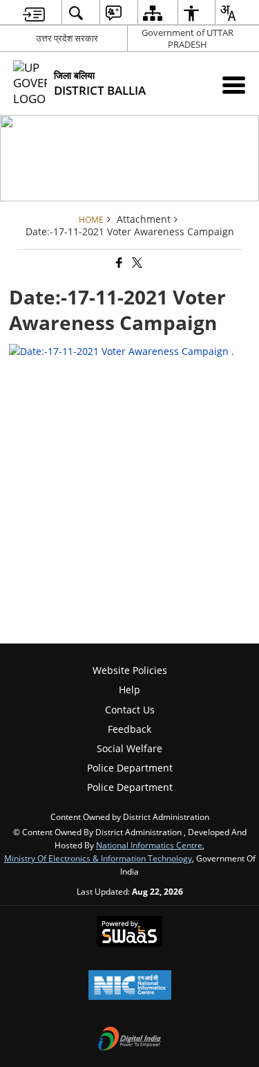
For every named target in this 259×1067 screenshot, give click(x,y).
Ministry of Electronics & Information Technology (98, 858)
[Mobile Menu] (234, 85)
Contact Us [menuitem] (130, 709)
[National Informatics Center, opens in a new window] (130, 986)
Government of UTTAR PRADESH (187, 38)
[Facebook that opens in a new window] (118, 263)
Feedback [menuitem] (129, 729)
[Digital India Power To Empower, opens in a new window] (130, 1040)
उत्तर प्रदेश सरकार (67, 38)
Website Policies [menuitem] (130, 670)
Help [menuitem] (129, 689)
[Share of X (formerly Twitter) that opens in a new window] (136, 263)
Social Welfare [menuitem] (129, 748)
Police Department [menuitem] (130, 767)
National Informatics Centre (149, 844)
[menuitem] (34, 13)
